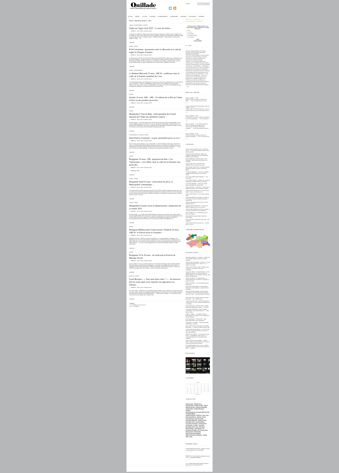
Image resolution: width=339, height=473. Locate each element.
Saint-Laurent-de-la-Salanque (194, 435)
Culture (144, 16)
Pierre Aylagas (190, 428)
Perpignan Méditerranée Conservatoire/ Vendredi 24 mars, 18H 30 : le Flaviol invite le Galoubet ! (154, 231)
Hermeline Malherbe (191, 420)
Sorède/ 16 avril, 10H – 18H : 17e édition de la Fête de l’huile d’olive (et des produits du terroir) (155, 99)
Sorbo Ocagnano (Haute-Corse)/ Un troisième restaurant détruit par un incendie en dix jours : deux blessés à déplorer (197, 168)
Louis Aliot (201, 425)
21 (190, 391)
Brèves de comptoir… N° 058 (192, 115)
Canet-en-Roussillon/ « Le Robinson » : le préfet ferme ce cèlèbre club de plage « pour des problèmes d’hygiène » (198, 187)
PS (203, 428)
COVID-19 (199, 415)
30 (197, 393)
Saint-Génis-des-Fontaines (193, 433)
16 (197, 389)
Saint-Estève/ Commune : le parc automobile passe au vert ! (155, 137)
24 (201, 391)
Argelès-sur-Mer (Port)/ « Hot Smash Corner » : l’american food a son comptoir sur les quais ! (196, 164)
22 (194, 391)
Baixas (206, 405)
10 (201, 387)
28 (190, 393)
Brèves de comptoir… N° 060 (192, 98)
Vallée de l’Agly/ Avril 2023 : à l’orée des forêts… (150, 28)
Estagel (199, 417)
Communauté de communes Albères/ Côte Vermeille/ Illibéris (197, 412)
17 (201, 389)
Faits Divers (192, 16)
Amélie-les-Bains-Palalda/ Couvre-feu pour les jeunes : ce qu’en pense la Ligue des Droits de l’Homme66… (198, 209)
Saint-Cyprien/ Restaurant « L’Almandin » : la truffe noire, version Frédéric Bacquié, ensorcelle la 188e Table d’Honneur (198, 259)
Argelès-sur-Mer (198, 405)
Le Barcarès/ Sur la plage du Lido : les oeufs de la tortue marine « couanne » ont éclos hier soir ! (197, 191)
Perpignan (202, 426)
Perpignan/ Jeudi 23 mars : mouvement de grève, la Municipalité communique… (151, 183)
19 (208, 389)
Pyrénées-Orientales (191, 430)
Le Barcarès (189, 425)
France (204, 417)
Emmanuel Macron (191, 417)
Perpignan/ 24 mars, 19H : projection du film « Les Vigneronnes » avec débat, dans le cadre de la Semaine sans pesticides (154, 162)
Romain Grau (204, 430)
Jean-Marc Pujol (190, 422)
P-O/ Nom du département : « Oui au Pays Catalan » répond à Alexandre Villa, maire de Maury (197, 184)
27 (187, 393)
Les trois (190, 32)
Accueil (130, 16)
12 (208, 387)
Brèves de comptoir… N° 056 (192, 133)
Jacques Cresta (202, 420)
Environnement (163, 16)
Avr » (199, 394)
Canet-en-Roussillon (201, 407)
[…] (186, 86)
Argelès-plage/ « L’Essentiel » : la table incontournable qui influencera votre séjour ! (197, 323)
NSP (189, 30)
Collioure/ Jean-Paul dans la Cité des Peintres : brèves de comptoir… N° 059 (197, 106)
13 (187, 389)
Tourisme (201, 16)
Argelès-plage (189, 405)
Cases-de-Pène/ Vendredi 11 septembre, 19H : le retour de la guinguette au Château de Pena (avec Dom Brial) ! (198, 180)
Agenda (137, 16)
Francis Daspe (190, 418)
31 (201, 393)
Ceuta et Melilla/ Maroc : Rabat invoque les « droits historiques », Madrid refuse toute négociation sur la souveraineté (196, 160)
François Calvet (198, 418)
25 (204, 391)
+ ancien (131, 303)
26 (208, 391)
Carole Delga (189, 408)
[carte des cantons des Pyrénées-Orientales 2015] (198, 241)
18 (204, 389)
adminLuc (133, 30)
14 (190, 389)
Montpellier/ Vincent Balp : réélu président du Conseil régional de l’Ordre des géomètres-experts (152, 115)
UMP (187, 436)
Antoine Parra (198, 404)
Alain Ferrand (189, 404)
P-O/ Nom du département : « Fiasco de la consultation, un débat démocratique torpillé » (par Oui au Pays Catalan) (197, 173)
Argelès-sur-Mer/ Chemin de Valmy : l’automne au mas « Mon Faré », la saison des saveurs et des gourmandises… (197, 268)
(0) (188, 86)
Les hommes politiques (193, 35)
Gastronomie (174, 16)
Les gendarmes (191, 33)
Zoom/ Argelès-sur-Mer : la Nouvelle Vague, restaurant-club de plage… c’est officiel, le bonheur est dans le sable (197, 326)
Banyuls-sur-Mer (190, 407)
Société (145, 25)
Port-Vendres (198, 428)
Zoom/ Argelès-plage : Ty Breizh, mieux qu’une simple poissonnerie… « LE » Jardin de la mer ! (197, 298)
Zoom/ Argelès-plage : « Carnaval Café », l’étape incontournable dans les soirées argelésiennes (196, 319)
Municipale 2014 (190, 426)
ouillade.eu (135, 304)
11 (204, 387)
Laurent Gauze (202, 423)
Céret (203, 415)
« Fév (196, 394)
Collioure (188, 410)
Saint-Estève (197, 431)
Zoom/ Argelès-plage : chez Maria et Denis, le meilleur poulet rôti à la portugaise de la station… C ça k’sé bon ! (197, 306)
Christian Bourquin (199, 408)
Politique (183, 16)
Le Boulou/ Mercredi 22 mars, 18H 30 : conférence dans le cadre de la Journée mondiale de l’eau (154, 75)
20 (187, 391)
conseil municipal (190, 415)
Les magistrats (191, 37)
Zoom (190, 436)
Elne (207, 415)
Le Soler (195, 425)
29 (194, 393)
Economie (152, 16)
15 (194, 389)
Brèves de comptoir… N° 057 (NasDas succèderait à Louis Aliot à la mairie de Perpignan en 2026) (197, 124)
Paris (197, 426)
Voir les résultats (198, 40)
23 (197, 391)
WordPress (137, 306)
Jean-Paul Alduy (199, 422)
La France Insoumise (191, 423)
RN (199, 430)
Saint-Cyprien (189, 431)
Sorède (205, 435)
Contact (188, 3)
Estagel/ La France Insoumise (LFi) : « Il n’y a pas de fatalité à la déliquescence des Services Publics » (197, 206)
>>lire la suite (131, 42)
